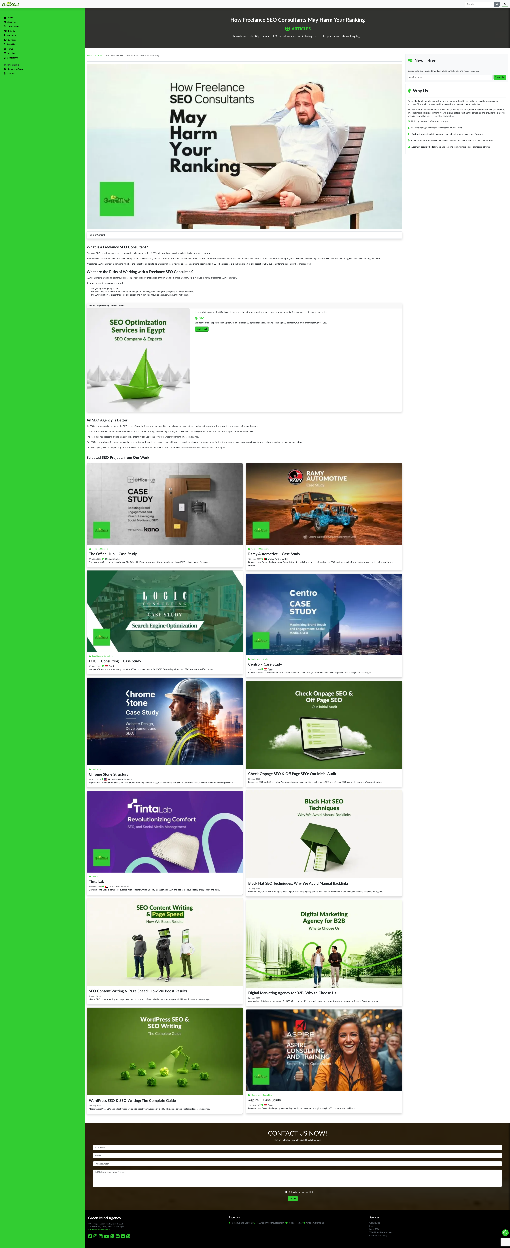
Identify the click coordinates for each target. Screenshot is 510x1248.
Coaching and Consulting (102, 656)
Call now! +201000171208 (99, 1229)
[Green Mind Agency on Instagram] (96, 1237)
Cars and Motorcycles (260, 549)
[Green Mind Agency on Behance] (118, 1237)
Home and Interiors (100, 549)
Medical (95, 876)
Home (89, 56)
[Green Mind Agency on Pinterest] (128, 1237)
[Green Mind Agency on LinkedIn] (101, 1237)
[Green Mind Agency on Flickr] (123, 1237)
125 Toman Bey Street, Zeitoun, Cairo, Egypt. (106, 1227)
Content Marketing (378, 1236)
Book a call (202, 329)
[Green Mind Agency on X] (112, 1237)
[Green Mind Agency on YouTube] (107, 1237)
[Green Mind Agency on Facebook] (90, 1237)
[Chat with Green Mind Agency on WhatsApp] (505, 1232)
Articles (301, 29)
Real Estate (96, 769)
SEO (201, 318)
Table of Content (97, 235)
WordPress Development (381, 1232)
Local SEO (374, 1229)
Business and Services (260, 659)
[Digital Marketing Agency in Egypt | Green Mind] (42, 4)
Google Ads (374, 1223)
